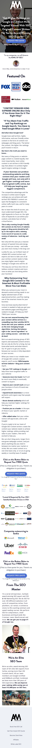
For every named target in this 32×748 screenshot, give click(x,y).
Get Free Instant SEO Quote (16, 731)
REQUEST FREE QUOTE (16, 41)
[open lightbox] (16, 697)
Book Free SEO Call (16, 727)
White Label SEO (16, 744)
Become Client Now (16, 735)
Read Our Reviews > (4, 490)
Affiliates (16, 740)
